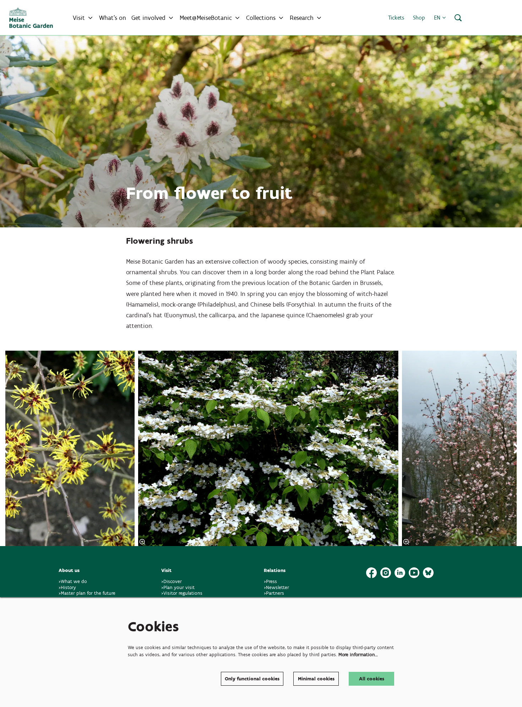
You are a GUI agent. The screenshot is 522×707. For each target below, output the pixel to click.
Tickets (396, 17)
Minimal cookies (316, 679)
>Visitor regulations (181, 593)
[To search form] (458, 17)
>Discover (171, 581)
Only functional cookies (252, 679)
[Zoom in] (142, 542)
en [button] (438, 18)
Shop (419, 17)
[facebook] (371, 572)
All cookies (371, 679)
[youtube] (414, 572)
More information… (358, 655)
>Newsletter (276, 587)
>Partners (274, 593)
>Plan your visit (178, 587)
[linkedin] (400, 572)
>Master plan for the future (87, 593)
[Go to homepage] (31, 17)
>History (67, 587)
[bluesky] (428, 572)
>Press (270, 581)
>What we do (74, 581)
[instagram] (385, 572)
